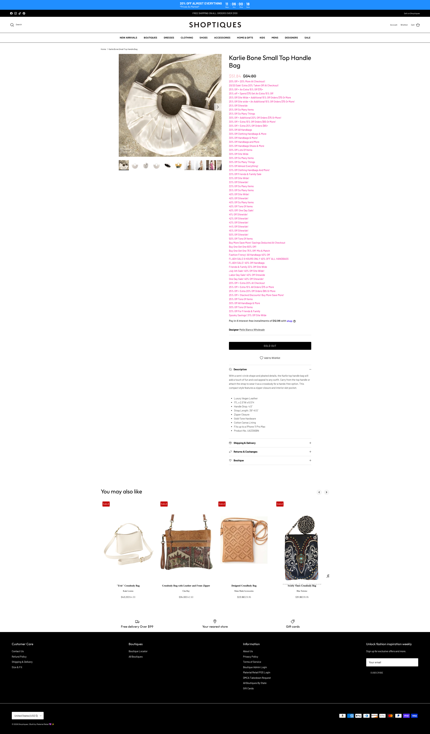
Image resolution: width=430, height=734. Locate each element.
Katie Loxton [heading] (128, 591)
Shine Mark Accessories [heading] (244, 591)
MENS (275, 37)
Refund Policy (19, 656)
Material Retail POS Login (256, 672)
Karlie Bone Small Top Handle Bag (123, 49)
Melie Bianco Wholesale (252, 329)
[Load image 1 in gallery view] (170, 105)
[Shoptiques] (215, 24)
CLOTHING (187, 37)
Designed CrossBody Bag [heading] (243, 585)
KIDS (262, 37)
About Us (248, 651)
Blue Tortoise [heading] (302, 591)
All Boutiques (136, 656)
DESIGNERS (291, 37)
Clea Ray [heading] (186, 591)
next (326, 492)
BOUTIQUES (150, 37)
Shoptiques (23, 724)
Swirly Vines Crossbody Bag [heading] (302, 585)
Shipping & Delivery (22, 661)
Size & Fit (17, 667)
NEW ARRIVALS (128, 37)
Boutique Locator (138, 651)
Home (103, 49)
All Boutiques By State (255, 682)
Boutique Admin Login (255, 667)
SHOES (204, 37)
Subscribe (377, 672)
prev (319, 492)
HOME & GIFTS (245, 37)
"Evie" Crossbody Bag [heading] (128, 585)
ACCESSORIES (222, 37)
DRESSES (169, 37)
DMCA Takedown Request (257, 677)
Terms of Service (252, 661)
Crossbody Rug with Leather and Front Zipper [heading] (186, 585)
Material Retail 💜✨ (45, 724)
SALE (307, 37)
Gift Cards (248, 688)
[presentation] (128, 593)
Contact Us (18, 651)
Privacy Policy (250, 656)
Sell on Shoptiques (412, 13)
